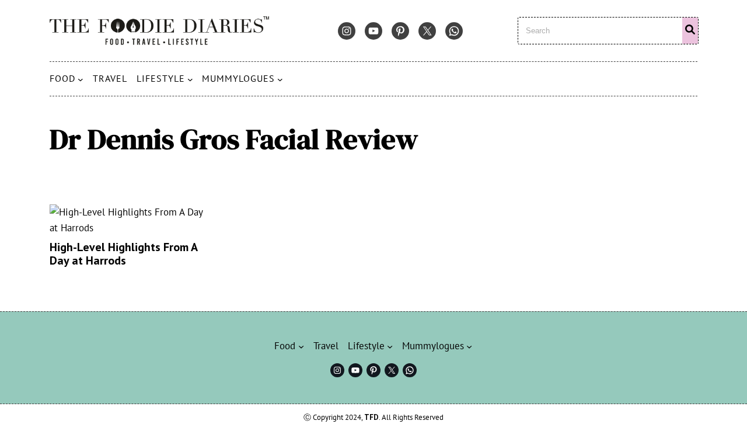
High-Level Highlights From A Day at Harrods (123, 254)
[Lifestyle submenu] (190, 79)
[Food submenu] (80, 79)
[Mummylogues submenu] (280, 79)
